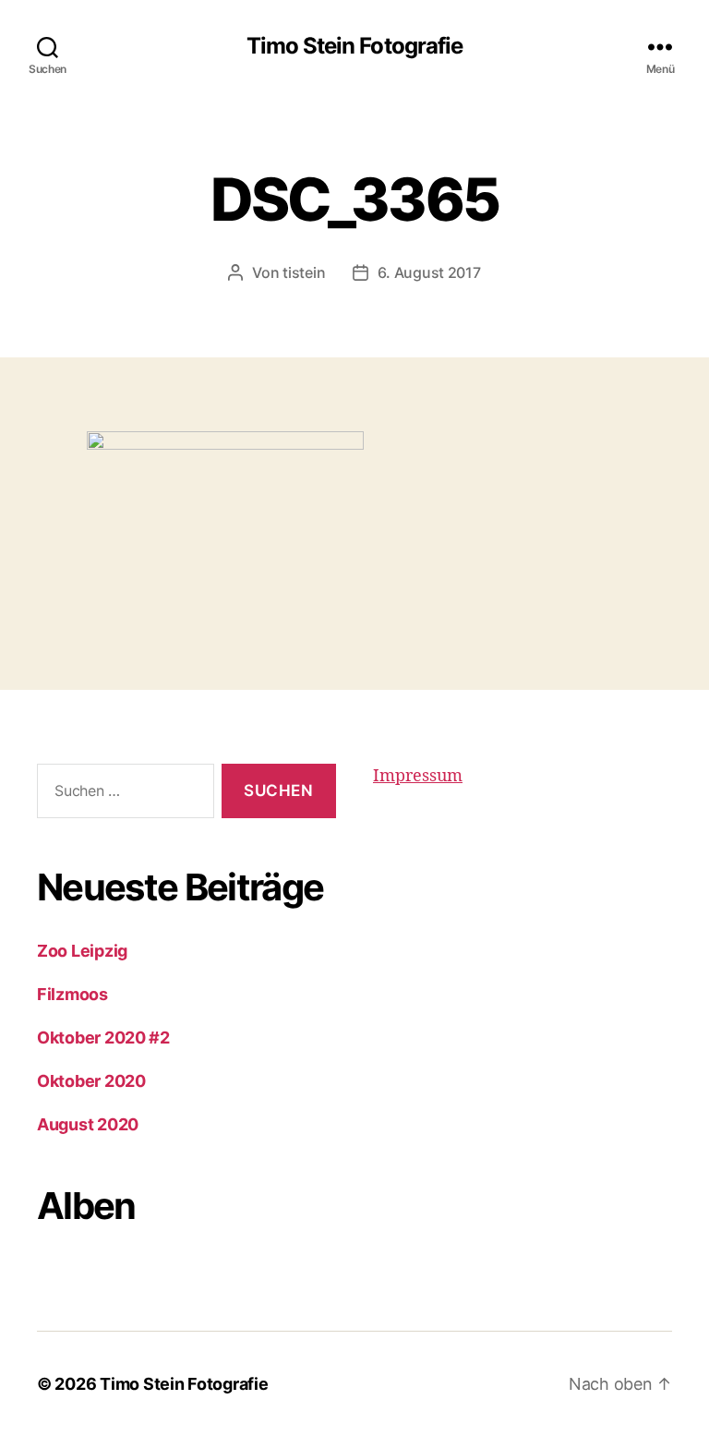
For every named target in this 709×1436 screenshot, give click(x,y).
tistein (303, 272)
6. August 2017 (429, 272)
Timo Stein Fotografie (354, 46)
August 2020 (87, 1124)
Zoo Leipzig (82, 950)
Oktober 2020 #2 (103, 1037)
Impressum (418, 776)
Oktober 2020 (91, 1081)
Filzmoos (72, 994)
